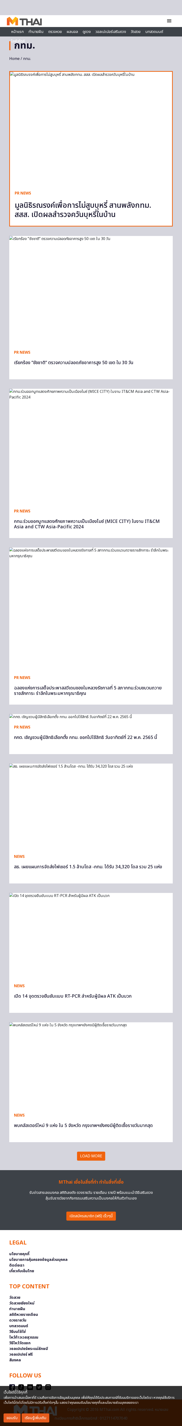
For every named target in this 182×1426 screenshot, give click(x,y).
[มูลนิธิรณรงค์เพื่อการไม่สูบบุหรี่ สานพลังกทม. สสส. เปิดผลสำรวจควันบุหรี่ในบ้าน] (91, 129)
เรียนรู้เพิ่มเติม (35, 1418)
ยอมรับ (12, 1418)
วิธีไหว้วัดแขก (20, 1343)
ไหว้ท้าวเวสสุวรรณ (23, 1337)
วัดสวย (136, 32)
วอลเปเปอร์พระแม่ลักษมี (28, 1349)
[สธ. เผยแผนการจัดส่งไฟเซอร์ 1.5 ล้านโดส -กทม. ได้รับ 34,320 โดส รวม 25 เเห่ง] (91, 806)
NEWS (19, 857)
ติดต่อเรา (16, 1265)
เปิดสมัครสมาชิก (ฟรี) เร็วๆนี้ (91, 1216)
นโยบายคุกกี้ (19, 1254)
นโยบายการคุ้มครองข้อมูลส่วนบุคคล (38, 1260)
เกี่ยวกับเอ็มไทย (21, 1271)
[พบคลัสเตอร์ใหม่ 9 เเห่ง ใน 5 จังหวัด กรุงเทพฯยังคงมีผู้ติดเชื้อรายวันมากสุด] (91, 1065)
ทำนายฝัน (36, 32)
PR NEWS (23, 193)
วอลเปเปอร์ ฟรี (21, 1354)
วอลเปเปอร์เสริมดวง (111, 32)
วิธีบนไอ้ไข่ (17, 1332)
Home (14, 59)
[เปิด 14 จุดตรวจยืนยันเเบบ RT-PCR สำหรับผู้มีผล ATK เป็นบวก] (91, 935)
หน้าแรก (17, 32)
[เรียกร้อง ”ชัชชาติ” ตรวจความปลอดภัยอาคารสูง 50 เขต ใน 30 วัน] (91, 290)
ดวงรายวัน (17, 1320)
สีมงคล (15, 1360)
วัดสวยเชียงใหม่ (21, 1303)
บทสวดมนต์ (154, 32)
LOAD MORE (91, 1156)
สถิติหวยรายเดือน (23, 1314)
